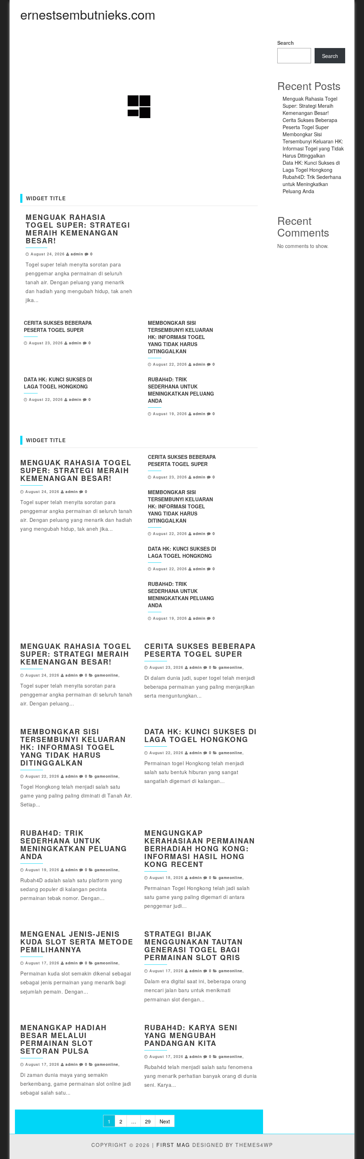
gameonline (106, 675)
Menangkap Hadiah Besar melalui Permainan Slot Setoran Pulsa (63, 1039)
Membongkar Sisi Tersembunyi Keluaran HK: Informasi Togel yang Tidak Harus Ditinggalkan (180, 337)
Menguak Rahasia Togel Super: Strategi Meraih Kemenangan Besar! (78, 228)
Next (165, 1121)
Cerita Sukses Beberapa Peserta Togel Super (58, 326)
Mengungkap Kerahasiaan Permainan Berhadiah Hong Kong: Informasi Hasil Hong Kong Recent (199, 848)
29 (148, 1121)
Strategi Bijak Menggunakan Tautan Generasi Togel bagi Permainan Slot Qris (193, 945)
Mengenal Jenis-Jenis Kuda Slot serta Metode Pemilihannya (76, 941)
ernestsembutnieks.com (87, 14)
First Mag (173, 1144)
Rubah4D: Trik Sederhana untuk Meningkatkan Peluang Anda (181, 390)
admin (77, 253)
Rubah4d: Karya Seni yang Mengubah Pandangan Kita (191, 1035)
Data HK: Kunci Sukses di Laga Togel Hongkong (58, 383)
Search (285, 42)
